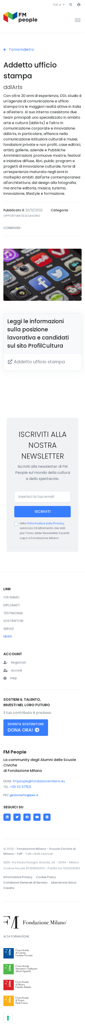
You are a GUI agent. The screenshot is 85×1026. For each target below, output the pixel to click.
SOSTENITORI (13, 621)
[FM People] (20, 19)
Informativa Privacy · (19, 877)
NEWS (7, 636)
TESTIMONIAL (13, 613)
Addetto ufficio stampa (39, 362)
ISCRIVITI (43, 511)
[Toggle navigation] (78, 20)
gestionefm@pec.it (24, 795)
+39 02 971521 (20, 787)
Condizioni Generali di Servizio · (26, 882)
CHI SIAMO (11, 597)
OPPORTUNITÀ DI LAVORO (21, 216)
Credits (8, 888)
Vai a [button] (57, 4)
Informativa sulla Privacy (46, 523)
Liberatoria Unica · (65, 882)
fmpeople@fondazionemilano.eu (39, 781)
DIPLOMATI (11, 605)
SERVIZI (8, 628)
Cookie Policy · (47, 877)
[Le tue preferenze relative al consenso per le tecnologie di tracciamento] (8, 1018)
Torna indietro (21, 49)
